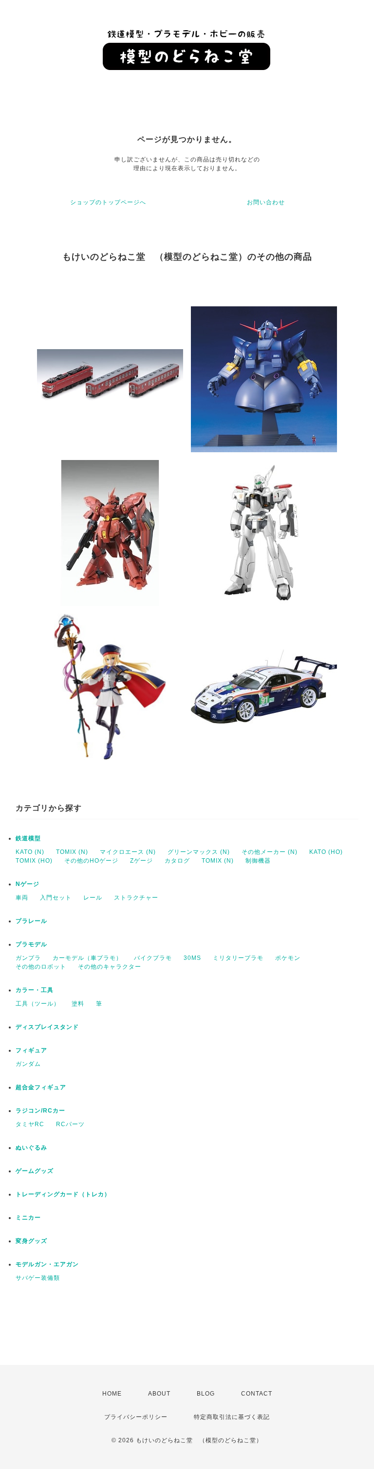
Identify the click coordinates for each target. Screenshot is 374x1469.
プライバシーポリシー (136, 1417)
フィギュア (31, 1050)
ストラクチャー (136, 897)
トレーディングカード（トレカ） (63, 1194)
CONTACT (256, 1393)
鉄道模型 (28, 838)
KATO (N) (30, 852)
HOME (112, 1393)
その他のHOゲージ (91, 860)
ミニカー (28, 1217)
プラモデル (31, 944)
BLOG (206, 1393)
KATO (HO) (326, 852)
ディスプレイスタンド (47, 1027)
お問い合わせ (266, 202)
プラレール (31, 921)
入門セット (56, 897)
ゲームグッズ (35, 1171)
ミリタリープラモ (238, 958)
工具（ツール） (38, 1003)
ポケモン (287, 958)
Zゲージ (141, 860)
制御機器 (258, 860)
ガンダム (28, 1064)
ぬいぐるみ (31, 1147)
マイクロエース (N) (128, 852)
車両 (22, 897)
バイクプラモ (153, 958)
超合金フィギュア (41, 1087)
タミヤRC (30, 1124)
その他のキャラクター (109, 966)
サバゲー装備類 (38, 1277)
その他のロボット (41, 966)
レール (92, 897)
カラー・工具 (35, 990)
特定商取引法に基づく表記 (232, 1417)
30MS (192, 958)
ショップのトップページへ (108, 202)
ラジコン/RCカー (40, 1110)
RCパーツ (70, 1124)
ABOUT (159, 1393)
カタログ (177, 860)
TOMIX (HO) (34, 860)
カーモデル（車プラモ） (87, 958)
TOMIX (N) (72, 852)
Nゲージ (27, 884)
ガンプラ (28, 958)
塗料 (78, 1003)
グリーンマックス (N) (199, 852)
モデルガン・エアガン (47, 1264)
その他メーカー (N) (270, 852)
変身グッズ (31, 1241)
